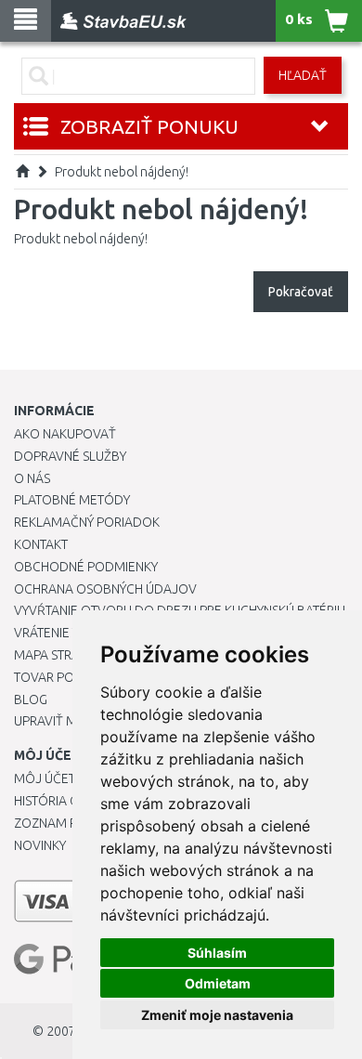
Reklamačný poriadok (87, 522)
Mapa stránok (60, 654)
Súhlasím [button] (217, 953)
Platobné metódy (72, 499)
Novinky (40, 845)
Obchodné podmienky (86, 566)
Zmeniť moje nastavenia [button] (217, 1015)
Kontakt (41, 544)
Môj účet (44, 778)
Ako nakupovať (65, 433)
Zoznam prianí (60, 823)
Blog (30, 699)
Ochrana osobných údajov (105, 589)
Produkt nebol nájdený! (121, 171)
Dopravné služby (70, 456)
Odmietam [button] (218, 983)
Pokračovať (300, 291)
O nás (32, 478)
